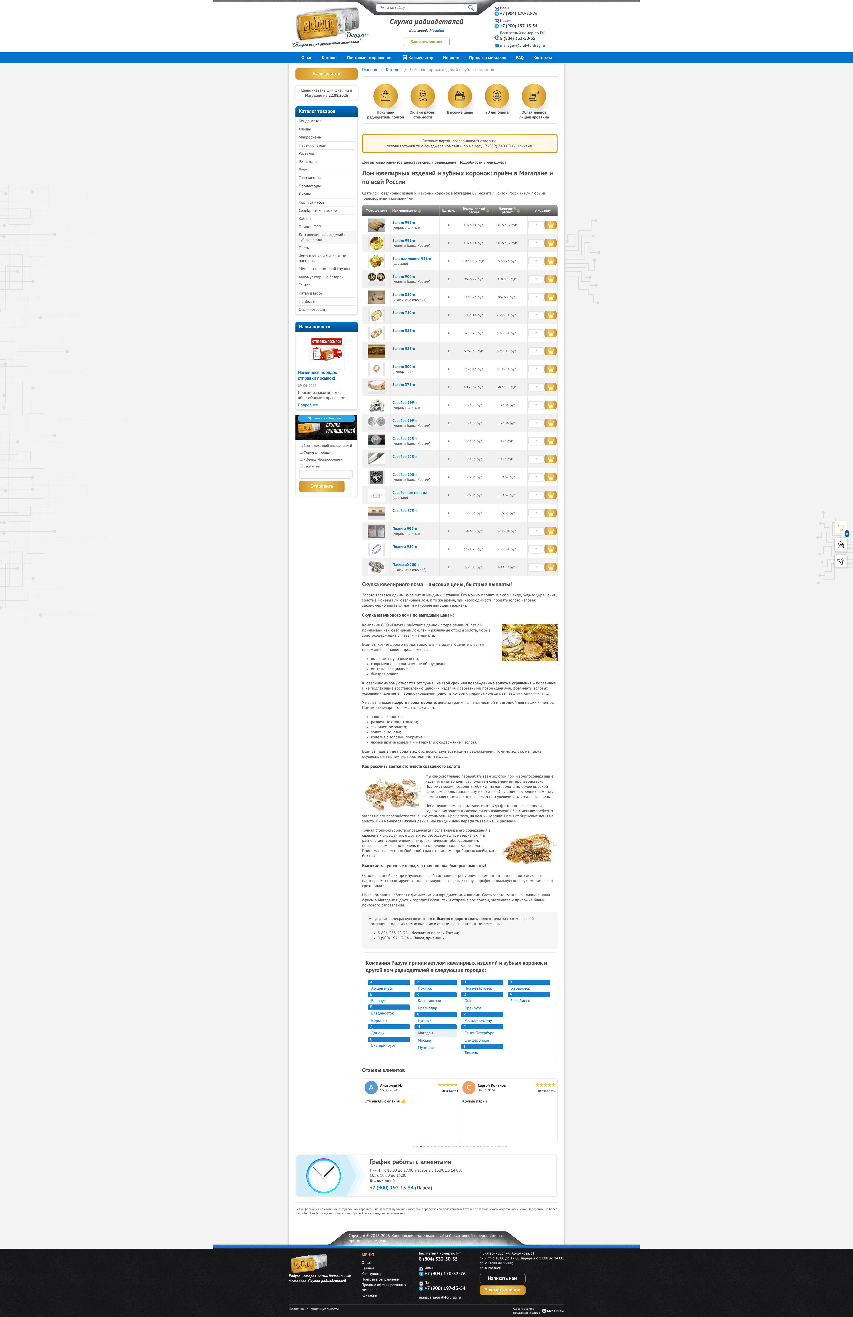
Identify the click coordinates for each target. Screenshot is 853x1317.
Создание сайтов (523, 1309)
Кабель (305, 218)
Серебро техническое (318, 210)
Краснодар (427, 1008)
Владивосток (382, 1013)
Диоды (305, 194)
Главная (369, 69)
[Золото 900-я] (376, 279)
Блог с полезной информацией (327, 446)
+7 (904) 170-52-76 (519, 13)
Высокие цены (460, 112)
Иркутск (425, 988)
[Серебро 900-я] (376, 477)
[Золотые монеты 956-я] (376, 261)
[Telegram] (496, 13)
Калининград (429, 1000)
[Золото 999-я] (376, 225)
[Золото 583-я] (376, 351)
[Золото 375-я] (376, 387)
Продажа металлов (487, 57)
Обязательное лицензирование (534, 115)
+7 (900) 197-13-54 (518, 26)
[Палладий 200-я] (376, 567)
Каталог (329, 57)
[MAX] (496, 8)
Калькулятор (420, 57)
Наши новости (315, 327)
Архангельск (382, 988)
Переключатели (312, 145)
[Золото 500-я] (376, 369)
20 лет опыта (497, 112)
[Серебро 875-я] (376, 513)
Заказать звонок (426, 41)
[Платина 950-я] (376, 549)
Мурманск (427, 1047)
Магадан (436, 30)
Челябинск (520, 1000)
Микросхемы (310, 137)
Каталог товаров (317, 111)
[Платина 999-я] (376, 531)
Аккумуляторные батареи (321, 277)
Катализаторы (311, 293)
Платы (304, 248)
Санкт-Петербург (479, 1033)
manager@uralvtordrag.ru (522, 45)
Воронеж (379, 1020)
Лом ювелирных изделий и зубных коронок (323, 237)
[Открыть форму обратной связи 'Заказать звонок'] (840, 561)
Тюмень (471, 1052)
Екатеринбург (383, 1045)
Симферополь (476, 1040)
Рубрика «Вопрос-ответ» (322, 459)
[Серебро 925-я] (376, 441)
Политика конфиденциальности (314, 1309)
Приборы (307, 301)
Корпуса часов (311, 202)
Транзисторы (310, 178)
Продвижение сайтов (526, 1313)
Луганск (425, 1020)
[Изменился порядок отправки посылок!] (327, 352)
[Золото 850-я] (376, 297)
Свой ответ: (312, 466)
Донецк (378, 1033)
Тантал (304, 285)
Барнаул (378, 1000)
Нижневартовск (478, 988)
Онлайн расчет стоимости (423, 115)
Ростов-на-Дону (478, 1020)
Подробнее (308, 405)
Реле (303, 170)
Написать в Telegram (327, 418)
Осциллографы (312, 309)
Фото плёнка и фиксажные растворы (322, 258)
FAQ (520, 57)
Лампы (305, 129)
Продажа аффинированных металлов (384, 1287)
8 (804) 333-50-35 (517, 38)
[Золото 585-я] (376, 333)
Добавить (550, 225)
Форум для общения (319, 453)
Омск (469, 1000)
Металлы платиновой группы (324, 269)
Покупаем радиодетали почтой (385, 115)
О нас (306, 57)
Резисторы (308, 161)
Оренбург (472, 1008)
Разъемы (306, 153)
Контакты (542, 57)
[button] (414, 1146)
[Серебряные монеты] (376, 495)
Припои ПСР (310, 227)
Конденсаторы (311, 121)
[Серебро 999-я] (376, 405)
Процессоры (310, 186)
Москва (424, 1040)
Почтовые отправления (370, 57)
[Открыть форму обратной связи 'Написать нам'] (840, 544)
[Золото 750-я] (376, 315)
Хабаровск (520, 988)
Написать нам (502, 1278)
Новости (451, 57)
